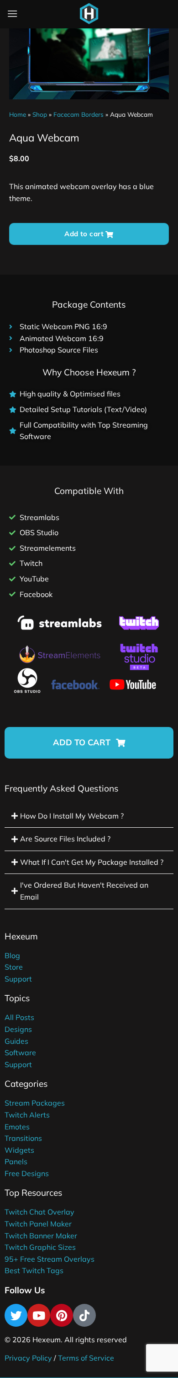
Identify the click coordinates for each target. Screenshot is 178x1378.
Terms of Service (86, 1357)
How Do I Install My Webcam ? (72, 815)
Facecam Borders (78, 114)
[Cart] (111, 15)
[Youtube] (38, 1315)
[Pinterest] (61, 1315)
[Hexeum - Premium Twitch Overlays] (89, 14)
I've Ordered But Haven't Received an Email (84, 890)
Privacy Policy (28, 1357)
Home (17, 114)
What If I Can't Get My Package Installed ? (91, 862)
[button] (89, 743)
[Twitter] (16, 1315)
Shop (39, 114)
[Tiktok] (84, 1315)
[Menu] (12, 13)
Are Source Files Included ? (65, 838)
